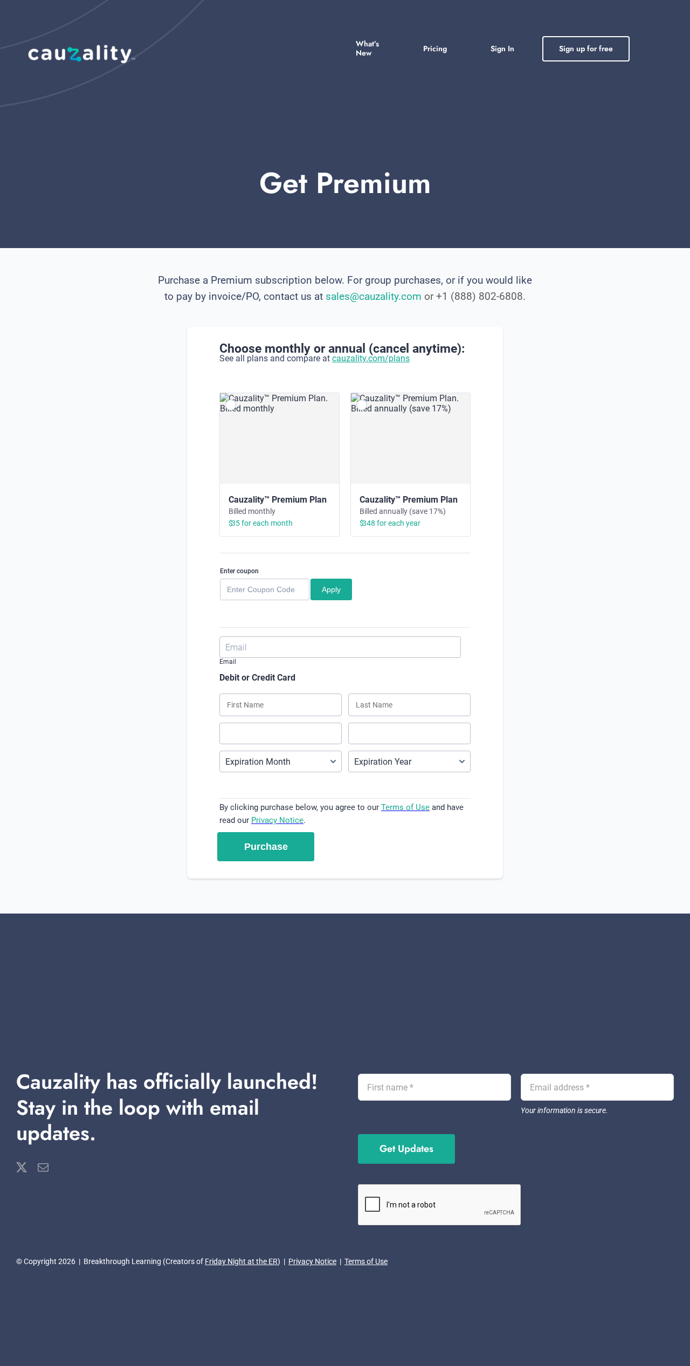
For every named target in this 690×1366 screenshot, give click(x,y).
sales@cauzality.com (374, 296)
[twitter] (21, 1167)
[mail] (43, 1167)
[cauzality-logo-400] (81, 46)
